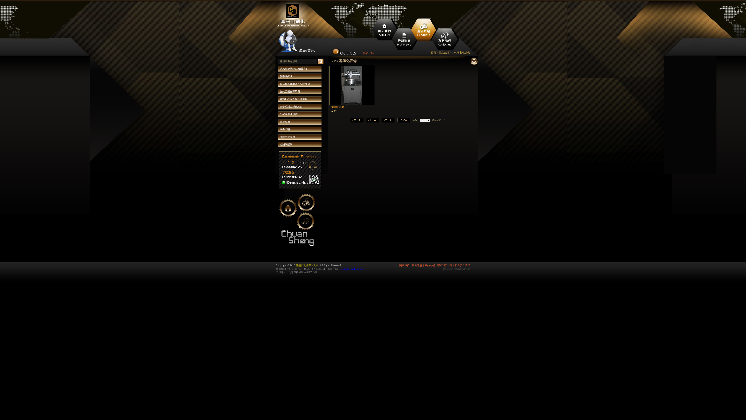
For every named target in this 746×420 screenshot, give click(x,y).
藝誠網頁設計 (462, 268)
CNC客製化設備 (289, 114)
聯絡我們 (446, 40)
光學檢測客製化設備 (291, 106)
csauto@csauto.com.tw (352, 268)
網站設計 (448, 268)
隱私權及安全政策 (460, 265)
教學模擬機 (286, 76)
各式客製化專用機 (290, 91)
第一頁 (357, 120)
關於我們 (385, 30)
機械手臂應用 (287, 137)
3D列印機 (285, 129)
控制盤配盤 (286, 144)
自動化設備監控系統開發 (294, 99)
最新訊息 (417, 265)
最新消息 (404, 40)
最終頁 (403, 120)
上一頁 (372, 120)
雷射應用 (285, 121)
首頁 (433, 52)
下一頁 (388, 120)
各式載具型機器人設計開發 (295, 83)
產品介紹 (424, 30)
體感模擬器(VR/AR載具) (293, 68)
